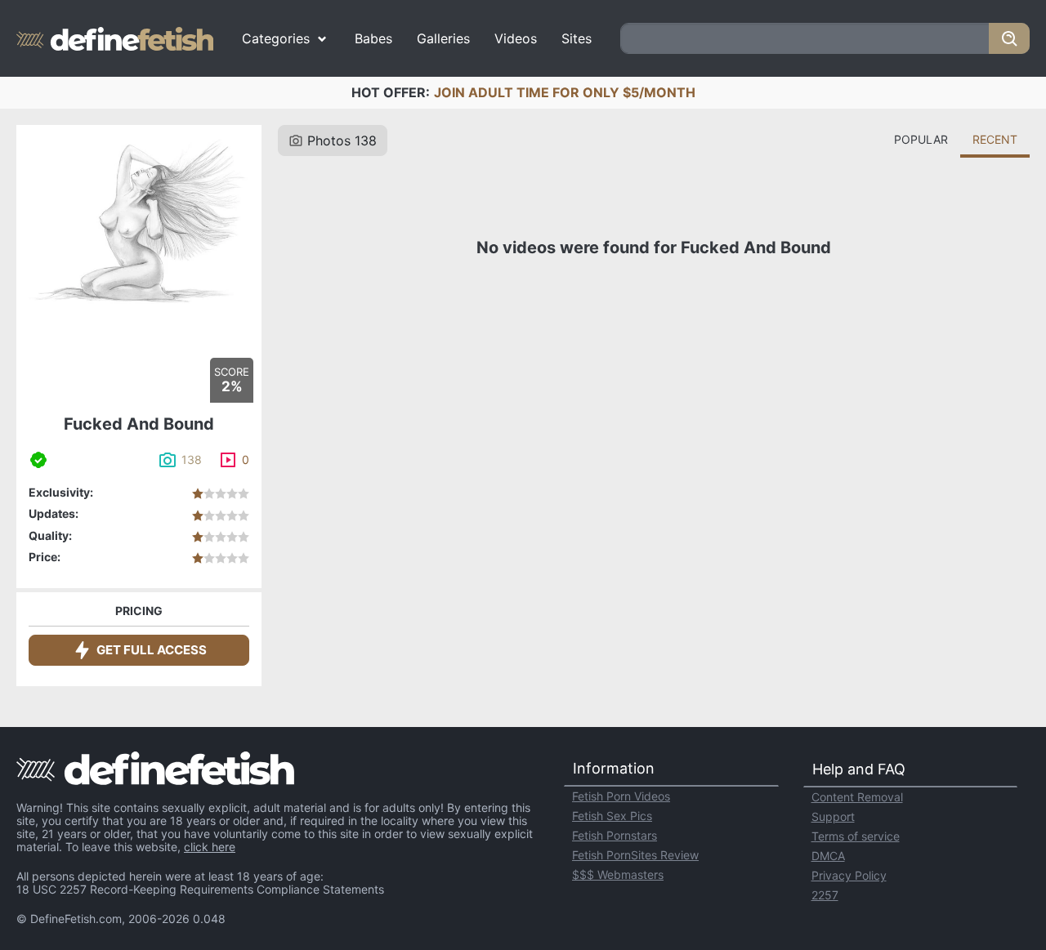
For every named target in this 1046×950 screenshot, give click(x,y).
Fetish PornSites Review (635, 855)
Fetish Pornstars (614, 835)
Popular (921, 139)
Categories (276, 38)
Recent (994, 139)
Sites (576, 38)
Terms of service (855, 836)
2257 (824, 895)
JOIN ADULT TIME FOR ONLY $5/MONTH (564, 92)
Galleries (443, 38)
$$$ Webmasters (618, 874)
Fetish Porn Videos (621, 796)
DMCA (828, 856)
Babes (373, 38)
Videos (515, 38)
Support (833, 816)
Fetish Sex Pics (612, 816)
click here (209, 847)
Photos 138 (342, 140)
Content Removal (857, 797)
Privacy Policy (849, 875)
